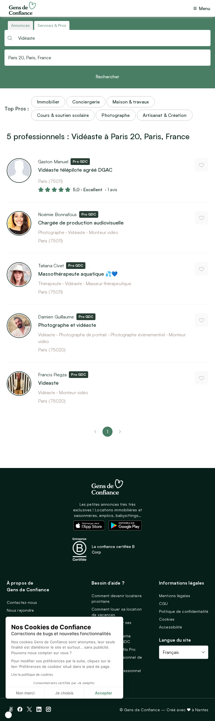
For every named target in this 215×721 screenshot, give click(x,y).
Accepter (103, 693)
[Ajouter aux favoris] (201, 165)
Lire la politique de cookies (32, 674)
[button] (8, 714)
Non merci (25, 693)
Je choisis (64, 693)
